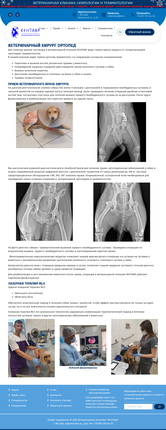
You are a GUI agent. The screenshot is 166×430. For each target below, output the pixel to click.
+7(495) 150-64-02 (103, 423)
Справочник (105, 28)
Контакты (107, 35)
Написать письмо (60, 400)
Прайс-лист (18, 395)
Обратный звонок (60, 405)
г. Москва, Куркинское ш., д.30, (71, 423)
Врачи (86, 28)
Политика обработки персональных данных (99, 391)
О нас (42, 28)
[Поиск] (159, 406)
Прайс (56, 28)
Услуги (71, 28)
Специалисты (19, 400)
